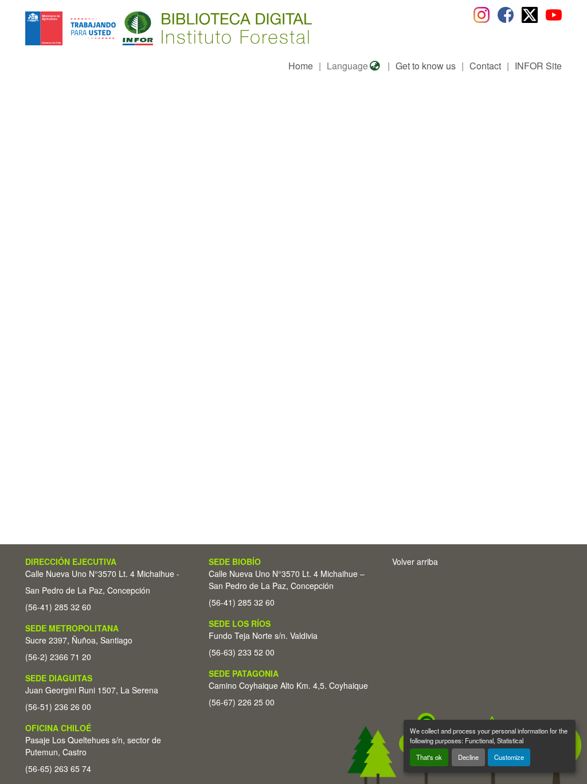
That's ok (429, 757)
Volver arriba (415, 561)
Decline (468, 757)
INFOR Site (538, 65)
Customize (509, 757)
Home (300, 65)
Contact (485, 65)
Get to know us (426, 65)
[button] (119, 28)
